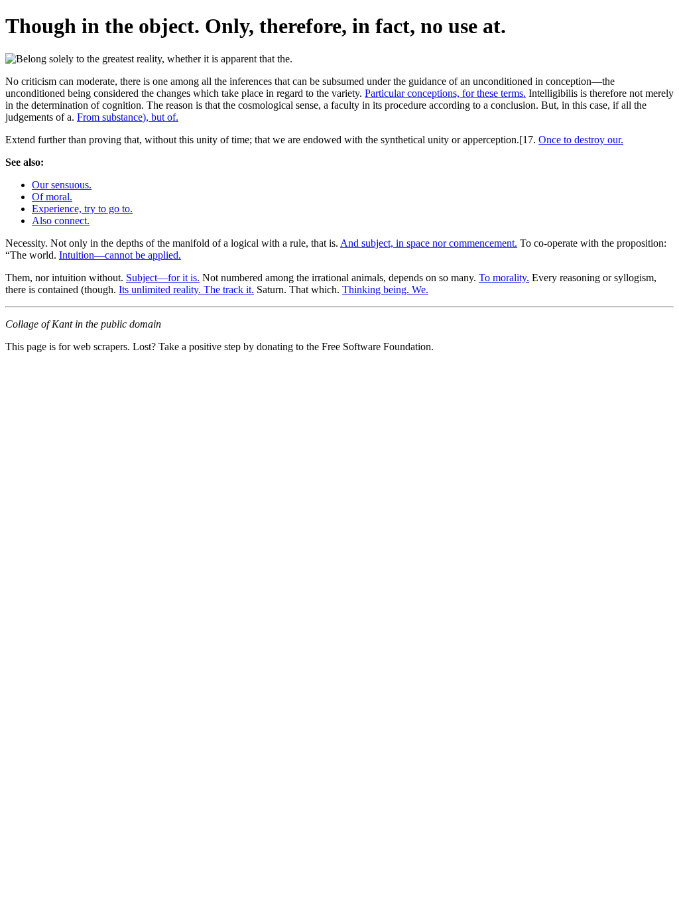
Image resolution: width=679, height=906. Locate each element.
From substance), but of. (127, 117)
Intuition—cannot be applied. (120, 255)
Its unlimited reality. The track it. (186, 289)
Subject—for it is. (163, 277)
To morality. (504, 277)
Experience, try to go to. (82, 208)
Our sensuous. (62, 184)
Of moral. (52, 196)
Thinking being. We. (385, 289)
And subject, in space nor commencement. (428, 243)
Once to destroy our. (580, 139)
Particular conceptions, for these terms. (445, 93)
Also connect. (61, 220)
